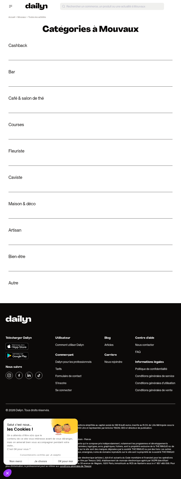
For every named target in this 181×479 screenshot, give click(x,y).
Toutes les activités (37, 17)
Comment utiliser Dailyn (69, 345)
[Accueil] (36, 6)
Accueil (11, 17)
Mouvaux (21, 17)
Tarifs (58, 369)
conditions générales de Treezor (75, 466)
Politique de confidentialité (151, 369)
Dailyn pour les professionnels (73, 362)
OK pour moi (65, 461)
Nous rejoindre (113, 362)
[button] (7, 473)
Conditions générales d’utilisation (155, 383)
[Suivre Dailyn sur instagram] (9, 375)
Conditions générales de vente (154, 390)
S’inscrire (60, 383)
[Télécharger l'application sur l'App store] (24, 346)
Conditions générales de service (154, 376)
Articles (108, 345)
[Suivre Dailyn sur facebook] (19, 375)
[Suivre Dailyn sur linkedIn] (29, 375)
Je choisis (40, 461)
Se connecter (63, 390)
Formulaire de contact (68, 376)
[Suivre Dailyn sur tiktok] (38, 375)
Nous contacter (144, 345)
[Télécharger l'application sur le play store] (24, 355)
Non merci (16, 461)
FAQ (138, 352)
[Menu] (10, 6)
